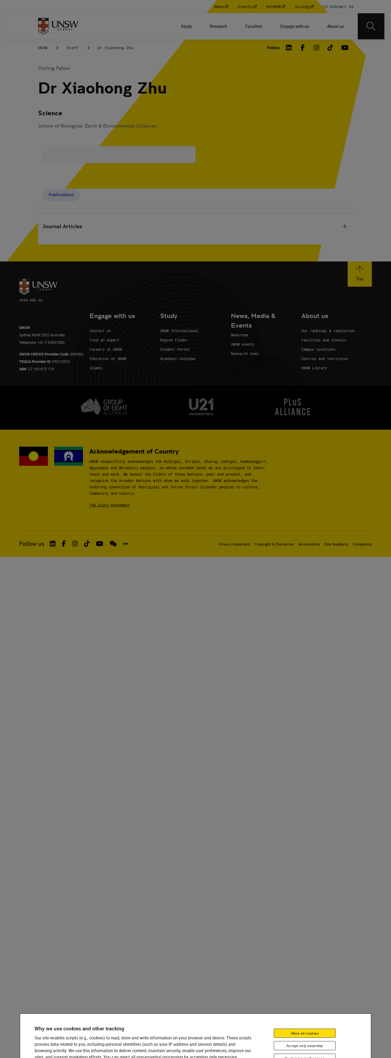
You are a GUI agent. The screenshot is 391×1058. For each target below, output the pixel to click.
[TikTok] (330, 47)
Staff (72, 47)
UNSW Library (314, 367)
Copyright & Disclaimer (274, 544)
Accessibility (309, 544)
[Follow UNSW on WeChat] (113, 543)
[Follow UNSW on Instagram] (75, 543)
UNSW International (179, 330)
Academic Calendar (178, 358)
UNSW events (242, 344)
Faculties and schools (323, 339)
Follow (273, 47)
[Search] (371, 26)
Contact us (100, 330)
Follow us (31, 543)
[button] (360, 274)
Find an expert (104, 339)
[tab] (61, 195)
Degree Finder (174, 339)
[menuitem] (186, 26)
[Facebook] (303, 47)
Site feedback (336, 544)
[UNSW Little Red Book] (125, 544)
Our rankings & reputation (328, 330)
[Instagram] (316, 47)
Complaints (362, 544)
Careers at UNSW (106, 349)
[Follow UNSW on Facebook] (64, 543)
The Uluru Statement (109, 504)
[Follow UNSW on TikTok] (87, 543)
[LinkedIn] (289, 47)
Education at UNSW (108, 358)
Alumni (96, 367)
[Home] (58, 26)
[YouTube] (344, 47)
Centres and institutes (324, 358)
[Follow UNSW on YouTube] (99, 543)
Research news (245, 353)
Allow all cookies (305, 1033)
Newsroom (239, 334)
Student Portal (175, 349)
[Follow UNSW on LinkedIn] (52, 543)
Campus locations (318, 349)
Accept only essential (304, 1046)
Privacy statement (234, 544)
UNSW (42, 47)
